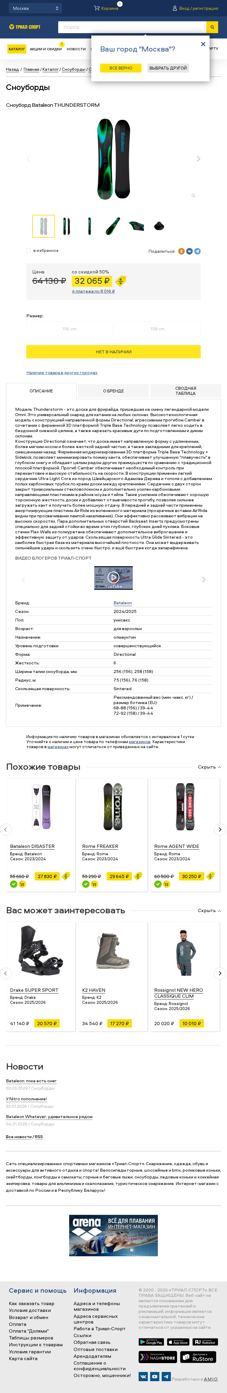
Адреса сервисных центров (96, 1319)
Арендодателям (92, 1356)
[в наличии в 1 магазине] (158, 884)
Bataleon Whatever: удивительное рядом (49, 1116)
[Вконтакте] (143, 1376)
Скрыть (207, 767)
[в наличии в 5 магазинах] (86, 884)
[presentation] (31, 159)
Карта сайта (23, 1359)
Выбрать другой (168, 68)
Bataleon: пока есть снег (31, 1081)
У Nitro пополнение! (26, 1099)
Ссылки (82, 1336)
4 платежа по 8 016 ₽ (93, 291)
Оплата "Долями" (29, 1331)
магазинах (58, 746)
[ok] (181, 251)
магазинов (139, 741)
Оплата (17, 1324)
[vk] (189, 251)
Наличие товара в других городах (62, 372)
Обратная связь (92, 1342)
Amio (211, 1379)
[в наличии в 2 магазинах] (13, 884)
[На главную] (25, 27)
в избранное (46, 250)
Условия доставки (30, 1310)
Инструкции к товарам (36, 1345)
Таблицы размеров (31, 1338)
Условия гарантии (30, 1352)
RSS (39, 1136)
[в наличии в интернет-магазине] (22, 884)
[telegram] (197, 251)
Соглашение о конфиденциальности (100, 1366)
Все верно (121, 68)
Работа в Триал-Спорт (100, 1329)
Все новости (19, 1136)
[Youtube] (154, 1376)
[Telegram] (166, 1376)
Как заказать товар (31, 1304)
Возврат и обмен (28, 1317)
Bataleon (123, 603)
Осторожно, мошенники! (102, 1375)
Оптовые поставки (96, 1349)
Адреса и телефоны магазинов (97, 1306)
